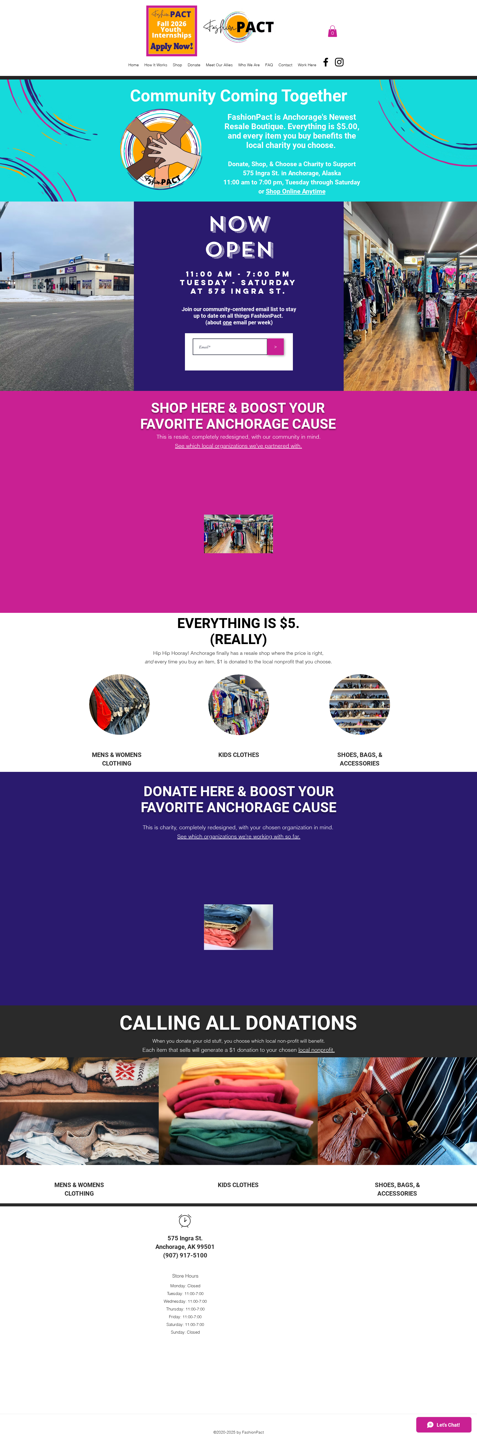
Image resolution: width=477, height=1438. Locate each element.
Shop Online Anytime (295, 191)
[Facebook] (326, 62)
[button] (332, 31)
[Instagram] (339, 62)
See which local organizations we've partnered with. (238, 445)
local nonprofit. (316, 1049)
